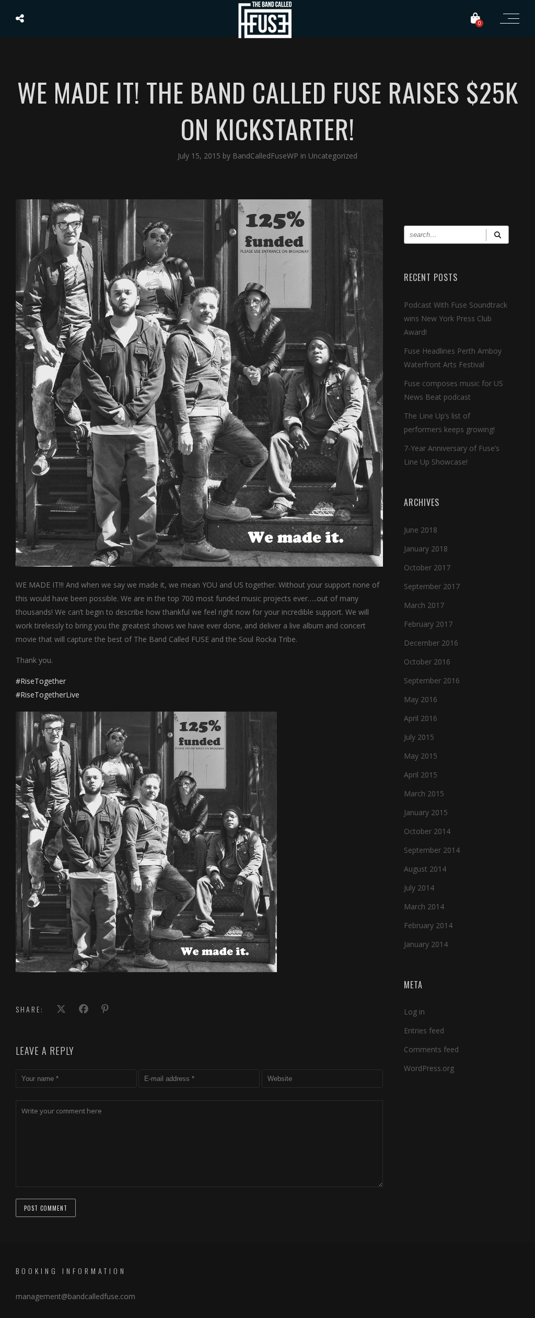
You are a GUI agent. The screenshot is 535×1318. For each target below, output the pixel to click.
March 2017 (424, 605)
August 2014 (425, 869)
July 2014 (419, 888)
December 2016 (431, 643)
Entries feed (424, 1030)
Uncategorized (332, 156)
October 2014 (427, 831)
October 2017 (427, 567)
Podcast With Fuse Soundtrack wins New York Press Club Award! (455, 318)
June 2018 (420, 530)
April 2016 (420, 718)
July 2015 (419, 737)
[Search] (497, 235)
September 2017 (432, 586)
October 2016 (427, 662)
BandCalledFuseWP (266, 156)
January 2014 (426, 944)
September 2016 (432, 680)
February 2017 (428, 624)
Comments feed (431, 1049)
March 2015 (424, 793)
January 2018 (426, 549)
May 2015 (420, 756)
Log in (414, 1012)
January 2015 (426, 812)
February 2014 (428, 925)
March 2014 (424, 906)
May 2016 (420, 699)
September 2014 (432, 850)
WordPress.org (429, 1068)
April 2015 (420, 775)
